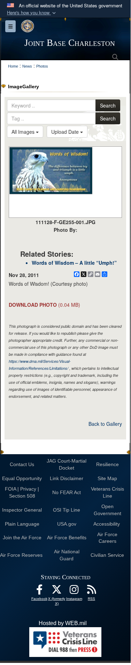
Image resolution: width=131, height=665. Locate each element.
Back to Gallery (105, 423)
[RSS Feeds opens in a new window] (91, 591)
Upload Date (65, 131)
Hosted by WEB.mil (63, 623)
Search (108, 105)
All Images (23, 131)
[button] (32, 12)
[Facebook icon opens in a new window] (39, 591)
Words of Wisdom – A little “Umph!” (74, 262)
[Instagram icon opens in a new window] (74, 591)
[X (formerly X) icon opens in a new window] (57, 591)
